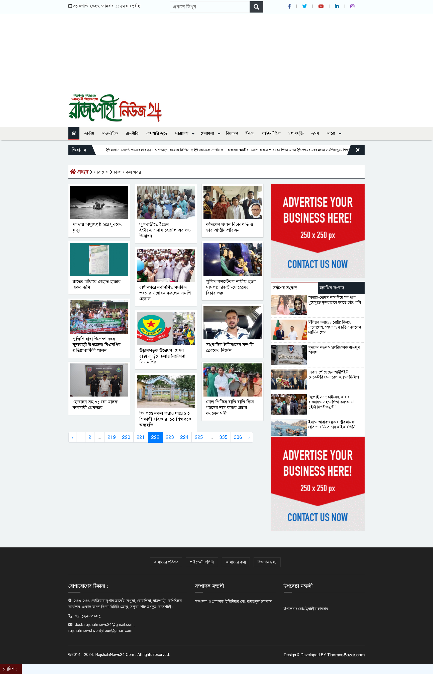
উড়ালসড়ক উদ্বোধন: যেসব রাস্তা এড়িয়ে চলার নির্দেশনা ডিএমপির (162, 356)
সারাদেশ (182, 133)
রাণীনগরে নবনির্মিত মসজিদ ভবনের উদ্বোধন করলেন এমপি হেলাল (165, 293)
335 (223, 437)
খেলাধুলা (207, 133)
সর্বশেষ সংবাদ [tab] (285, 288)
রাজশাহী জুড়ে (157, 133)
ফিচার (250, 133)
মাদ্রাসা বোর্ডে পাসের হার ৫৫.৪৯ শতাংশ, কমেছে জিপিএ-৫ (136, 150)
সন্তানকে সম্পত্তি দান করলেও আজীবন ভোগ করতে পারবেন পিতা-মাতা (231, 150)
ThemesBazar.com (346, 654)
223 (170, 437)
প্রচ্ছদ (83, 171)
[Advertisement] (216, 57)
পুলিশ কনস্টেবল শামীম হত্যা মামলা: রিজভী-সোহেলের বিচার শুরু (231, 287)
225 (199, 437)
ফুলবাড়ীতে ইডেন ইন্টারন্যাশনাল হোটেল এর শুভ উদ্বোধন (165, 230)
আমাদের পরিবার (166, 562)
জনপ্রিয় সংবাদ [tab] (332, 288)
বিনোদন (232, 133)
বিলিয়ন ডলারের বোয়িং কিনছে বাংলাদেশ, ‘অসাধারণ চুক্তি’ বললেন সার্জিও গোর (334, 327)
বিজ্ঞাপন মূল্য (267, 562)
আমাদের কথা (236, 562)
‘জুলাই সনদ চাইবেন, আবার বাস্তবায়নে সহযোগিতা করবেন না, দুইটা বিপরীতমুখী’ (331, 402)
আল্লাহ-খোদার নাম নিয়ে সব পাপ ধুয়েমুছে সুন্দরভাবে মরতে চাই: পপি (334, 300)
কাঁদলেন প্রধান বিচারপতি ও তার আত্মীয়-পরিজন (229, 227)
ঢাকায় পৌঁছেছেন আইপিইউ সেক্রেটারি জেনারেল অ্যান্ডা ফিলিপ (333, 375)
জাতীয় (89, 133)
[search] (256, 7)
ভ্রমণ (315, 133)
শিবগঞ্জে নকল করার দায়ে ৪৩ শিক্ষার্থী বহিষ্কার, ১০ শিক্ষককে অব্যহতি (165, 419)
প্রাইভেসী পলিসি (202, 562)
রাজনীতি (132, 133)
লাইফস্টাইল (271, 133)
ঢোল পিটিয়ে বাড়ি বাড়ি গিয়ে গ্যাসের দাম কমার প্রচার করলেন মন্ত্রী (230, 407)
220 (126, 437)
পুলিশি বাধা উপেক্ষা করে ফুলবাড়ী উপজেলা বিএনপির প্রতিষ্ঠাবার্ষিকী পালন (97, 344)
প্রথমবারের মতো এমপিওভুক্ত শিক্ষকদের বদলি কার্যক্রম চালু (327, 150)
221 (141, 437)
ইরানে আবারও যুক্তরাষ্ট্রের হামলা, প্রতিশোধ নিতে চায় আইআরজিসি (332, 425)
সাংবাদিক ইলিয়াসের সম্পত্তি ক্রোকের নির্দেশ (230, 347)
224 (184, 437)
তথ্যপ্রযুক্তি (296, 133)
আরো (331, 133)
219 (111, 437)
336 (238, 437)
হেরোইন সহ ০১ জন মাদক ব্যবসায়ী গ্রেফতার (95, 404)
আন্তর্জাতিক (110, 133)
